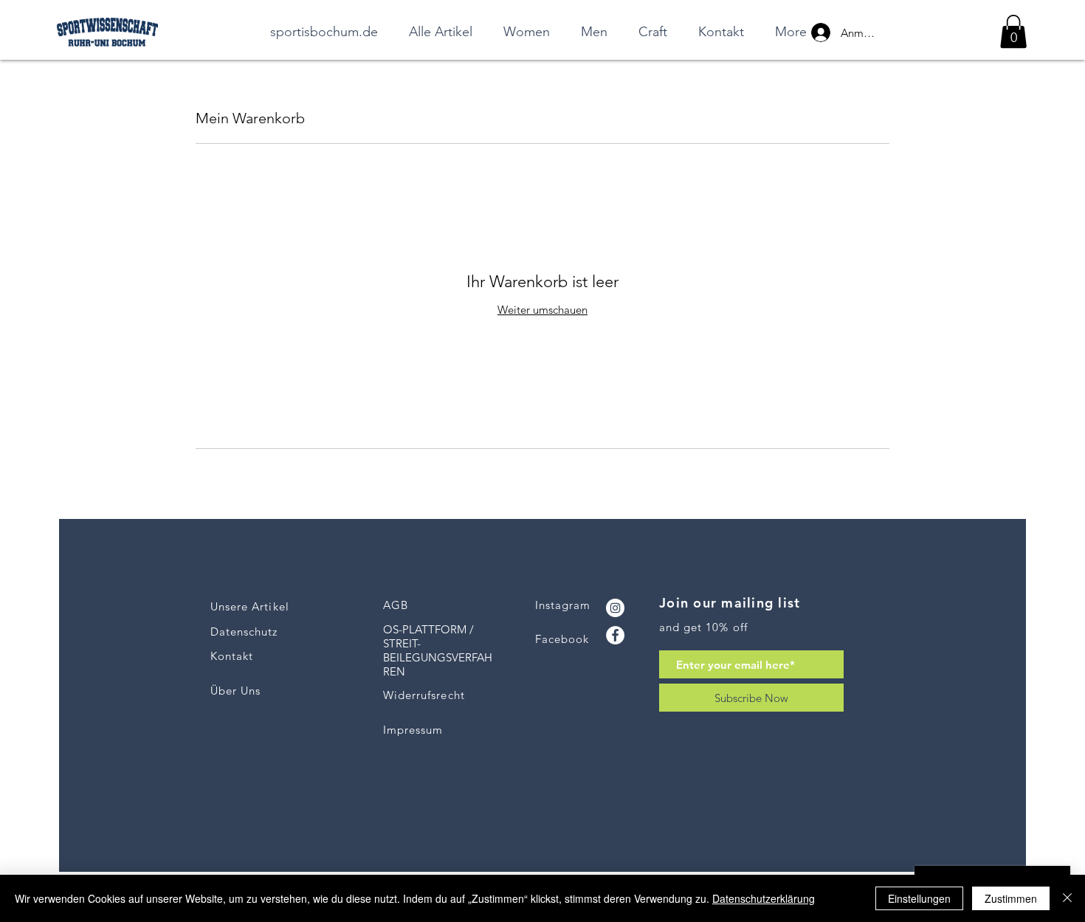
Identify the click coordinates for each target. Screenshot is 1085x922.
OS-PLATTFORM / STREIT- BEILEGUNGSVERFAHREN (437, 650)
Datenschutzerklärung (763, 898)
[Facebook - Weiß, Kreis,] (615, 635)
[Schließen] (1067, 898)
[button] (1013, 31)
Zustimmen (1011, 898)
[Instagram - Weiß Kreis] (615, 608)
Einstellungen (919, 898)
